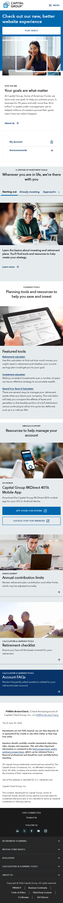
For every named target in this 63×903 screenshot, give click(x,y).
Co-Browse (23, 897)
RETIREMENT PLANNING (31, 841)
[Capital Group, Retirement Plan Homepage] (18, 5)
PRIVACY (16, 888)
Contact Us (31, 818)
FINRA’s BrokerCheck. (47, 715)
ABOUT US (31, 875)
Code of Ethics (18, 893)
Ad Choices (42, 897)
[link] (31, 578)
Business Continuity (37, 888)
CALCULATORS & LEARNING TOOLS (31, 866)
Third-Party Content (42, 893)
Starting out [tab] (9, 192)
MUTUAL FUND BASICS (31, 849)
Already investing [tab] (29, 192)
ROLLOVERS (31, 858)
